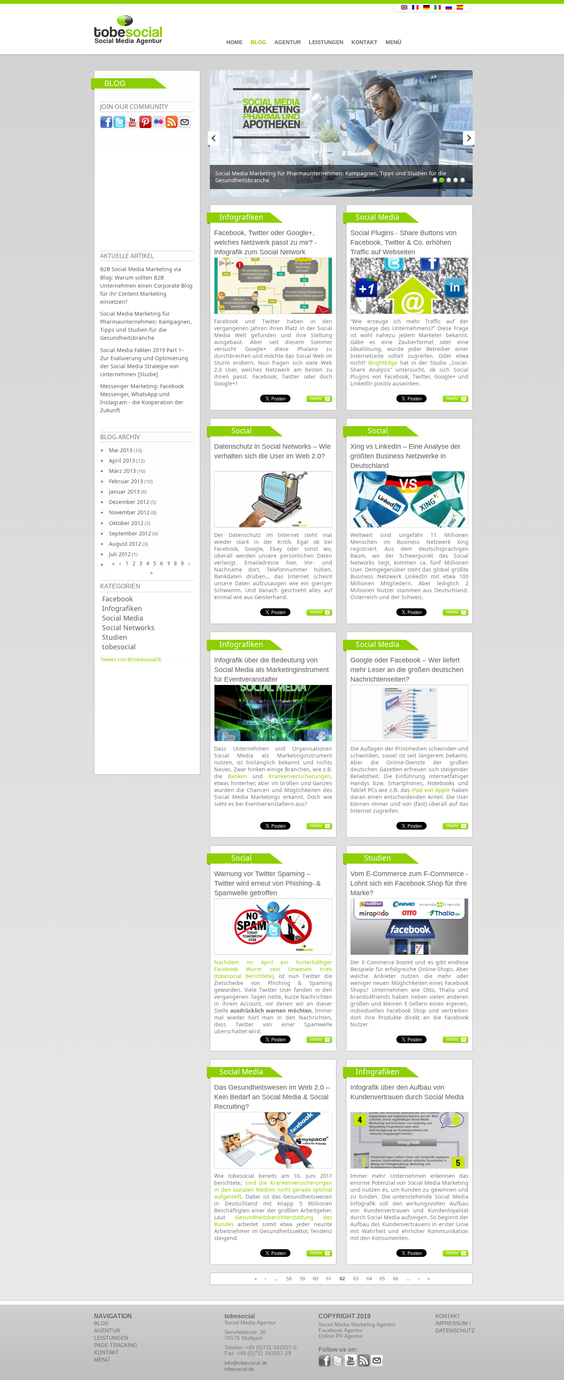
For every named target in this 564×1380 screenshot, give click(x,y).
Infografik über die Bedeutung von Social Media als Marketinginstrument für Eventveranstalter (271, 669)
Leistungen (326, 42)
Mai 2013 (120, 450)
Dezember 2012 (129, 502)
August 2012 (125, 543)
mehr (316, 398)
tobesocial (119, 646)
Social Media (122, 617)
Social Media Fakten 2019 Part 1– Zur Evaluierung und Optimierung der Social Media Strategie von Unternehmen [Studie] (144, 362)
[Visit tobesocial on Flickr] (158, 124)
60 (315, 1278)
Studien (114, 637)
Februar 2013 (126, 481)
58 (289, 1278)
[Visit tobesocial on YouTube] (132, 124)
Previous (218, 138)
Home (234, 42)
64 (369, 1278)
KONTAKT (106, 1352)
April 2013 (122, 460)
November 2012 (129, 512)
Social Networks (128, 627)
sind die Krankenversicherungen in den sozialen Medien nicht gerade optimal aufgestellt (273, 1189)
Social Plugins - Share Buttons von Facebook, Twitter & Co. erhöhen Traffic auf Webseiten (403, 242)
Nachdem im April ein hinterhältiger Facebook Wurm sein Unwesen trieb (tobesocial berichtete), (273, 969)
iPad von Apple (430, 790)
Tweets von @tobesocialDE (131, 659)
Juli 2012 (120, 554)
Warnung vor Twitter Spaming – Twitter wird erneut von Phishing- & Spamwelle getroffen (267, 883)
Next (465, 138)
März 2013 (122, 470)
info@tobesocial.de (245, 1363)
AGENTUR (107, 1330)
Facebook (117, 598)
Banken (237, 776)
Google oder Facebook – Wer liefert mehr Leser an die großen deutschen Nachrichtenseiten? (406, 669)
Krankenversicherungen (300, 776)
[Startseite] (226, 30)
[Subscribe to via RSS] (171, 124)
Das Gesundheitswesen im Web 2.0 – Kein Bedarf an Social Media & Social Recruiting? (272, 1097)
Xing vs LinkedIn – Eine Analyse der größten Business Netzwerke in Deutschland (405, 456)
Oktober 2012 (126, 523)
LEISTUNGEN (111, 1338)
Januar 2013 (124, 491)
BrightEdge (382, 362)
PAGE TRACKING (115, 1345)
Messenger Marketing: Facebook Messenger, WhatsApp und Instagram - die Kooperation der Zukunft (142, 398)
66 (395, 1278)
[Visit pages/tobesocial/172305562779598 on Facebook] (106, 124)
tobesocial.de (239, 1369)
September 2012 (130, 533)
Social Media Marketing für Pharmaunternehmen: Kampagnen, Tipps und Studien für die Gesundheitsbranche (146, 325)
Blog (258, 42)
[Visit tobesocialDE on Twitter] (119, 124)
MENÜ (102, 1360)
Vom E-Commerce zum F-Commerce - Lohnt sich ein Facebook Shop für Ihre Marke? (409, 883)
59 (302, 1278)
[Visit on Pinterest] (145, 124)
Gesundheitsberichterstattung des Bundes (273, 1221)
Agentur (287, 42)
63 (355, 1278)
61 (328, 1278)
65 (382, 1278)
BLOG (101, 1323)
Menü (393, 42)
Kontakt (364, 42)
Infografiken (122, 608)
